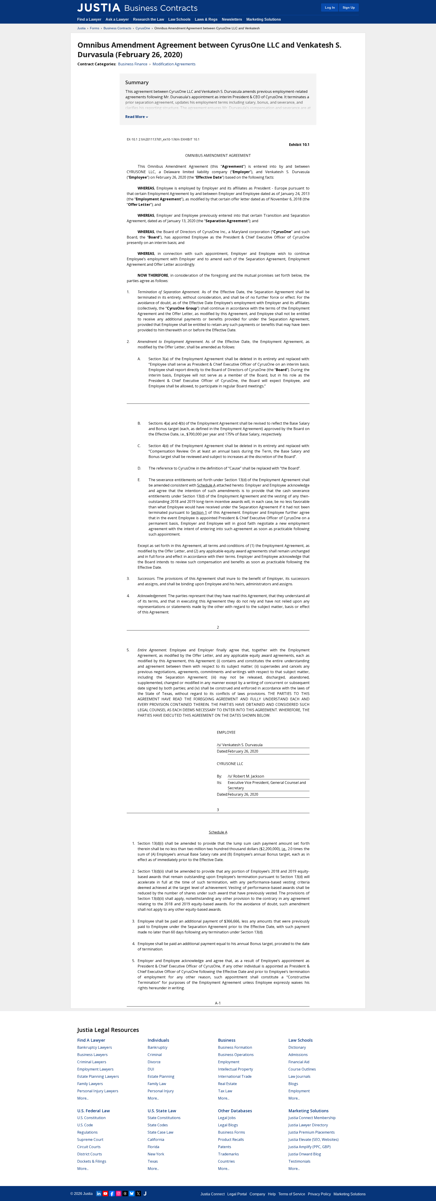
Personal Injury (161, 1090)
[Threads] (125, 1193)
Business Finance (132, 64)
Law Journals (299, 1076)
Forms (94, 28)
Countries (226, 1161)
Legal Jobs (227, 1117)
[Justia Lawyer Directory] (145, 1193)
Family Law (157, 1083)
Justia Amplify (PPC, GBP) (309, 1146)
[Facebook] (112, 1193)
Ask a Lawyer (118, 19)
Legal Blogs (228, 1124)
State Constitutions (164, 1117)
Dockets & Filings (91, 1161)
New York (156, 1154)
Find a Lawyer (89, 19)
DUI (151, 1069)
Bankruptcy (157, 1047)
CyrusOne (143, 28)
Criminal (155, 1054)
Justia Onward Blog (304, 1154)
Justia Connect (213, 1194)
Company (257, 1194)
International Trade (235, 1076)
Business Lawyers (92, 1054)
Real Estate (227, 1083)
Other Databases (235, 1110)
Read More (135, 116)
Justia (81, 28)
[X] (138, 1193)
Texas (153, 1161)
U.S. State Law (162, 1110)
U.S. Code (85, 1124)
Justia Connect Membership (312, 1117)
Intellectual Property (235, 1069)
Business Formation (235, 1047)
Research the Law (148, 19)
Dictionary (297, 1047)
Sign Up (349, 7)
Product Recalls (231, 1139)
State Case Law (160, 1132)
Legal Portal (237, 1194)
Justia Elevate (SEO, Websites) (313, 1139)
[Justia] (98, 7)
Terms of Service (291, 1194)
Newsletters (232, 19)
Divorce (154, 1061)
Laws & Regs (206, 19)
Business (226, 1040)
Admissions (298, 1054)
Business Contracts (117, 28)
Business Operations (236, 1054)
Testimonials (299, 1161)
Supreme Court (90, 1139)
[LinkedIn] (99, 1193)
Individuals (158, 1040)
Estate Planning (161, 1076)
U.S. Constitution (91, 1117)
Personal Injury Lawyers (97, 1090)
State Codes (158, 1124)
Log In (330, 7)
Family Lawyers (90, 1083)
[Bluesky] (131, 1193)
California (156, 1139)
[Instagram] (118, 1193)
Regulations (87, 1132)
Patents (224, 1146)
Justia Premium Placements (311, 1132)
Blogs (293, 1083)
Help (272, 1194)
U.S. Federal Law (93, 1110)
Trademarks (228, 1154)
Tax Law (225, 1090)
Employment (228, 1061)
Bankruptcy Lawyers (94, 1047)
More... (83, 1098)
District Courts (89, 1154)
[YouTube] (105, 1193)
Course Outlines (302, 1069)
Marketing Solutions (263, 19)
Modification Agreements (174, 64)
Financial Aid (298, 1061)
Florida (153, 1146)
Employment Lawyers (95, 1069)
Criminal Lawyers (91, 1061)
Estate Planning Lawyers (98, 1076)
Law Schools (179, 19)
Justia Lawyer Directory (308, 1124)
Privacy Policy (319, 1194)
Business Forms (231, 1132)
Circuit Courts (89, 1146)
